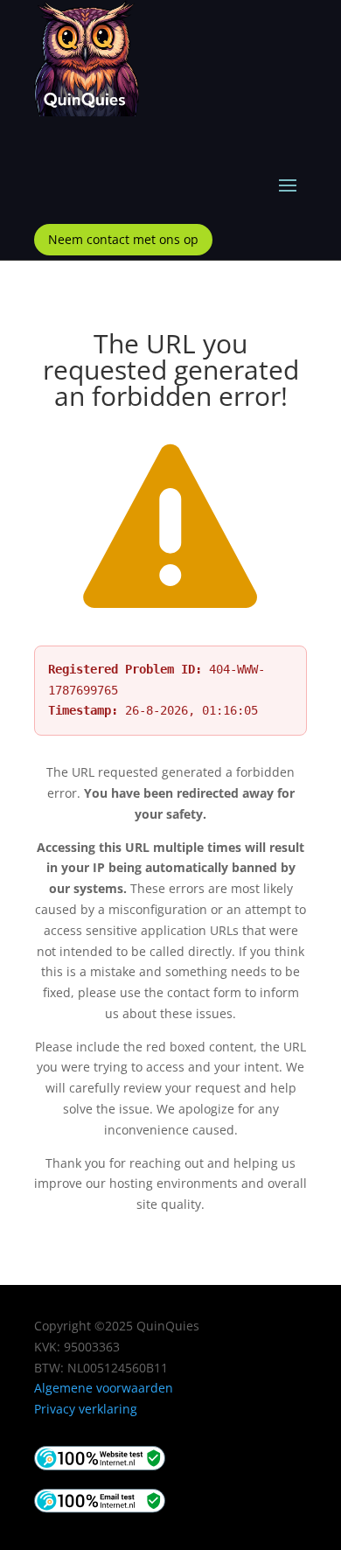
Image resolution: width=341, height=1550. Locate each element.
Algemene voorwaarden (103, 1387)
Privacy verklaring (85, 1408)
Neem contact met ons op (123, 239)
